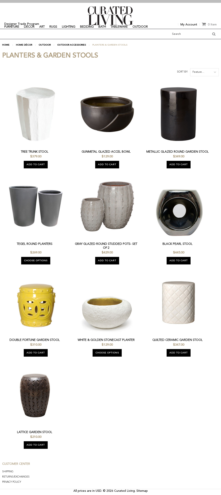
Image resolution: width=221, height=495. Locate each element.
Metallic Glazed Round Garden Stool (177, 151)
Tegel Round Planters (34, 243)
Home (5, 45)
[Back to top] (206, 481)
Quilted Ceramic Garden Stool (177, 340)
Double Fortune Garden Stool (34, 340)
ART (42, 26)
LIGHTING (68, 26)
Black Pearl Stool (178, 243)
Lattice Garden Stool (34, 432)
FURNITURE (11, 26)
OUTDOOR (140, 26)
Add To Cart (36, 164)
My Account (188, 24)
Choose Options (35, 260)
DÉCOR (29, 26)
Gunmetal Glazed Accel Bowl (106, 151)
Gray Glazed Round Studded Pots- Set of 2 (106, 245)
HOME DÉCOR (24, 45)
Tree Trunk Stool (34, 151)
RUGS (53, 26)
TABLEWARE (119, 26)
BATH (102, 26)
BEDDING (87, 26)
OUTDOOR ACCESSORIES (71, 45)
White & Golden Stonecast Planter (106, 340)
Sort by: (182, 72)
